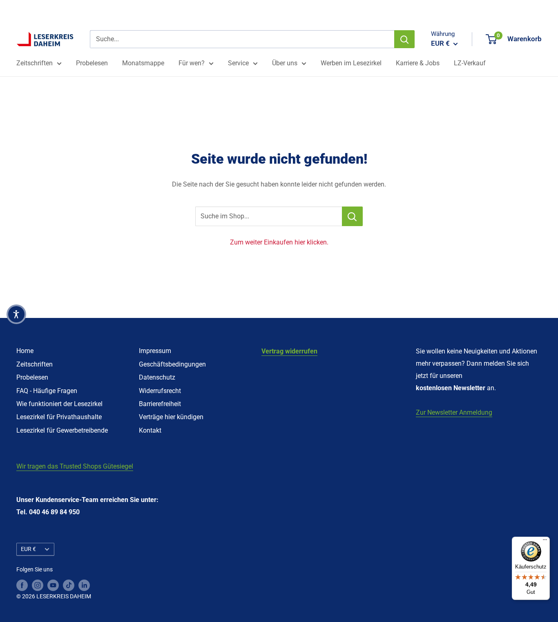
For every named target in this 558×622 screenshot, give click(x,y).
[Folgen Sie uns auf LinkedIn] (84, 585)
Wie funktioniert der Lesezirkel (59, 404)
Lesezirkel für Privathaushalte (59, 417)
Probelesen (92, 63)
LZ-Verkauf (470, 63)
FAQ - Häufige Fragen (46, 391)
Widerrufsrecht (160, 391)
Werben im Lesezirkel (351, 63)
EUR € (28, 549)
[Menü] (545, 541)
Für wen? (192, 63)
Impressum (155, 351)
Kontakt (150, 430)
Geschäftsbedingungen (172, 364)
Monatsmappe (143, 63)
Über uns (284, 63)
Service (238, 63)
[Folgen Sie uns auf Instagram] (37, 585)
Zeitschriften (34, 63)
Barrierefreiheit (160, 404)
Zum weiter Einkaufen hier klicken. (279, 242)
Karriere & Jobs (418, 63)
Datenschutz (157, 377)
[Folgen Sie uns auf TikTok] (68, 585)
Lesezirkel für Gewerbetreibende (62, 430)
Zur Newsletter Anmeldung (454, 412)
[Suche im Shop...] (352, 216)
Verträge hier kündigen (171, 417)
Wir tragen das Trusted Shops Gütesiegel (74, 466)
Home (24, 351)
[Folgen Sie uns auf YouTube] (53, 585)
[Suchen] (404, 39)
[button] (16, 314)
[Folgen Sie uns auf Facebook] (22, 585)
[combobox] (242, 39)
